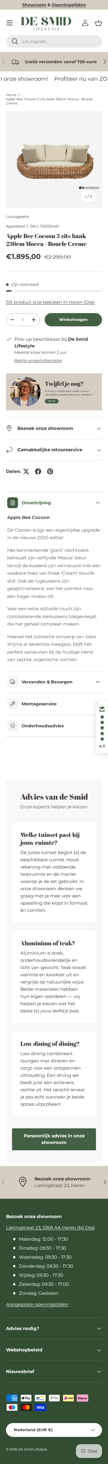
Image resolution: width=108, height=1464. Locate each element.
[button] (98, 23)
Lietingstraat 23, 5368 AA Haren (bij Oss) (50, 1227)
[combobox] (54, 41)
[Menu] (9, 23)
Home (11, 95)
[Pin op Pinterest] (50, 471)
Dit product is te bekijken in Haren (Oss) (50, 302)
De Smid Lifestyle (32, 1449)
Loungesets (17, 216)
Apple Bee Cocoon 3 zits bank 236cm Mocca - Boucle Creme (49, 101)
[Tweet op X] (26, 471)
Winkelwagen (73, 319)
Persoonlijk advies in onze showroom (54, 1139)
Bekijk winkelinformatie (38, 360)
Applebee (15, 226)
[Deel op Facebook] (38, 471)
